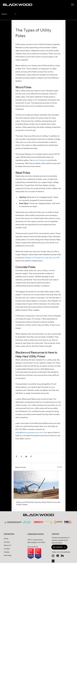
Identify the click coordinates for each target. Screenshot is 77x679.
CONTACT (55, 534)
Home (6, 539)
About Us (7, 545)
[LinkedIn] (62, 555)
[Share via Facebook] (16, 456)
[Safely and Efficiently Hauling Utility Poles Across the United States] (38, 485)
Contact (7, 549)
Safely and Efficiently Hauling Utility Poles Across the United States (38, 503)
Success (7, 542)
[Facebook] (57, 555)
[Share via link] (31, 456)
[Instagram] (53, 555)
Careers (7, 552)
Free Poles (8, 555)
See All (59, 467)
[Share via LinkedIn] (26, 456)
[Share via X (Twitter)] (21, 456)
